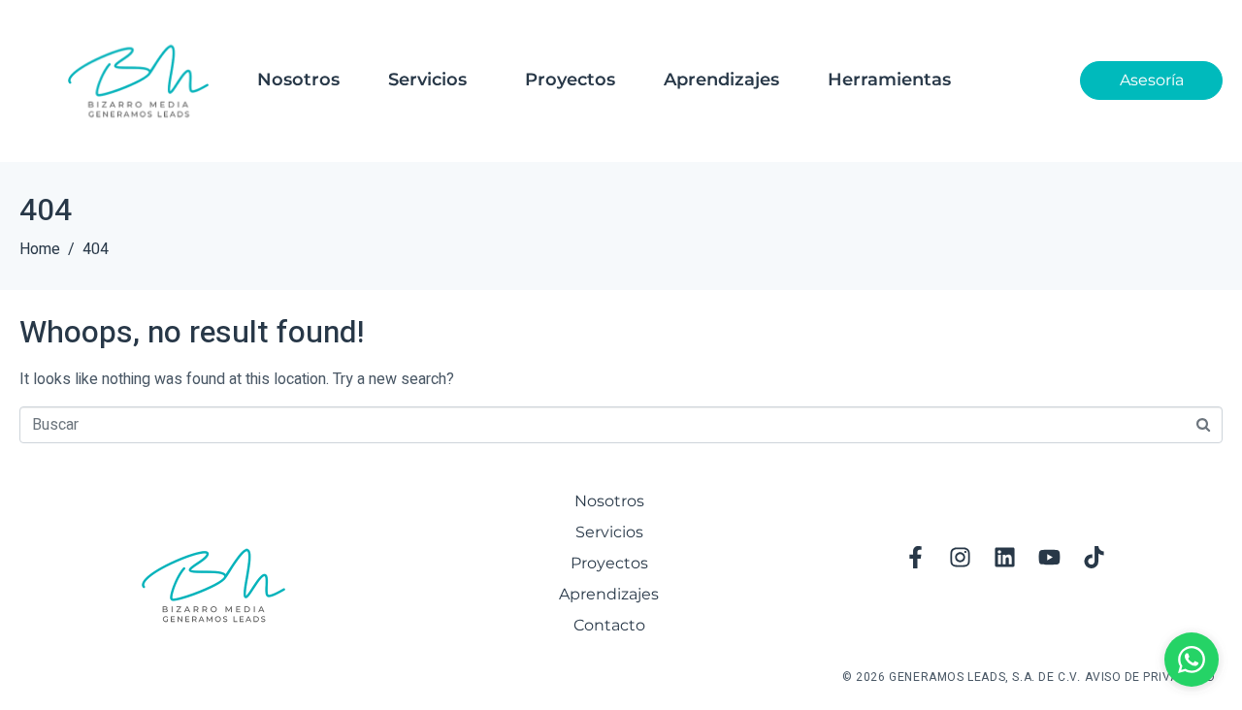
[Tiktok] (1093, 556)
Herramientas (889, 79)
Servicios (427, 79)
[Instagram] (959, 556)
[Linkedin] (1004, 556)
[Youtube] (1049, 556)
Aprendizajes (721, 79)
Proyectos (570, 79)
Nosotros (298, 79)
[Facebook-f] (915, 556)
